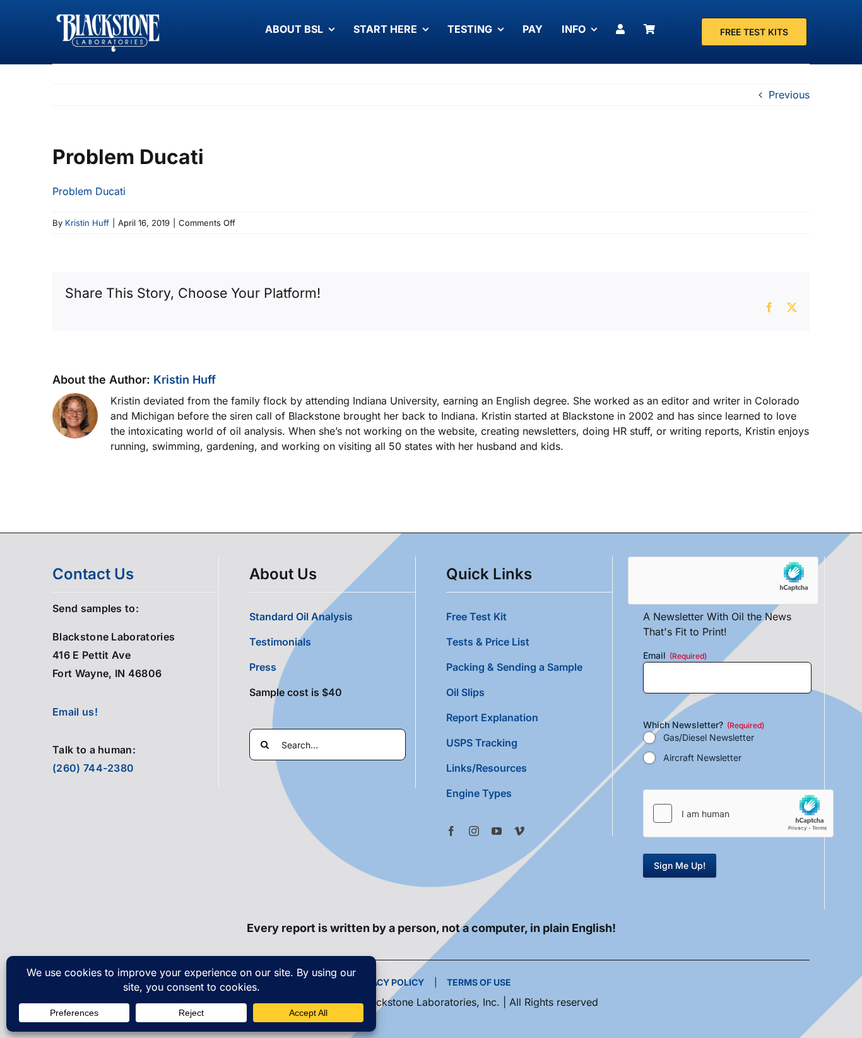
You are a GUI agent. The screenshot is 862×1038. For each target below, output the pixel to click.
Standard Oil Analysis (301, 616)
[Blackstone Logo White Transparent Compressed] (108, 14)
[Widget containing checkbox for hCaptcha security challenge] (738, 813)
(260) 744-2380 (93, 768)
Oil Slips (465, 692)
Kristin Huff (87, 223)
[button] (529, 793)
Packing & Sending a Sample (514, 667)
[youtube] (497, 831)
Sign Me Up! (680, 865)
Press (262, 667)
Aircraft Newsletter (702, 757)
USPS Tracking (481, 742)
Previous (789, 94)
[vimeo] (519, 831)
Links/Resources (486, 768)
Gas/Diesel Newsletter (708, 737)
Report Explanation (492, 717)
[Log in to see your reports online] (623, 29)
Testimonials (280, 641)
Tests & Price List (487, 641)
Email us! (75, 711)
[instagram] (474, 831)
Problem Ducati (89, 191)
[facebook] (451, 831)
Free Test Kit (476, 616)
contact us (93, 574)
